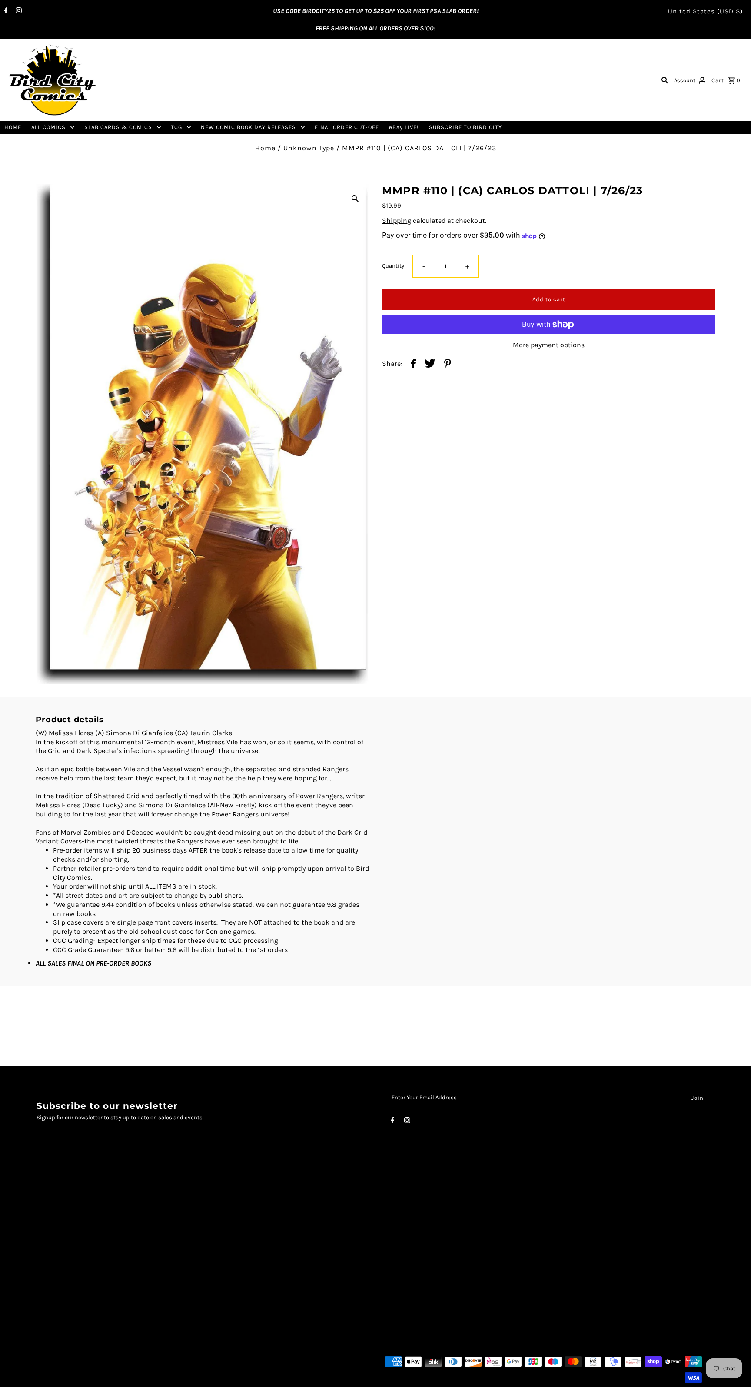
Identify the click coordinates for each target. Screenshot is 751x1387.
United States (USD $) (705, 11)
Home (265, 148)
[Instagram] (17, 11)
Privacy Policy (57, 1215)
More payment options (549, 345)
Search (47, 1196)
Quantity (393, 266)
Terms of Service (61, 1205)
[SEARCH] (665, 80)
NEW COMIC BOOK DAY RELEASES (248, 127)
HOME (12, 127)
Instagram (282, 1205)
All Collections (58, 1233)
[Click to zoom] (355, 198)
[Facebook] (5, 11)
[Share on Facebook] (413, 364)
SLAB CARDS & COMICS (118, 127)
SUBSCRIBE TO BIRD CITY (465, 127)
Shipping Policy (60, 1224)
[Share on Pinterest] (447, 364)
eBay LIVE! (404, 127)
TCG (176, 127)
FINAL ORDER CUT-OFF (347, 127)
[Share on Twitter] (430, 364)
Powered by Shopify (128, 1377)
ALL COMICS (48, 127)
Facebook (281, 1196)
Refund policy (57, 1242)
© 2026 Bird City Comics (68, 1377)
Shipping (396, 221)
